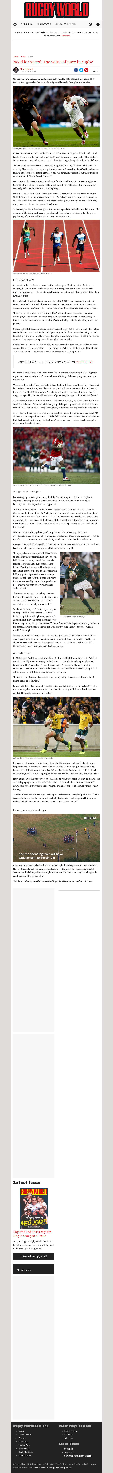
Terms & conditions (41, 1468)
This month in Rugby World (34, 1256)
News (23, 57)
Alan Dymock (26, 69)
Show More (25, 1270)
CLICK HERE (84, 362)
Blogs (30, 57)
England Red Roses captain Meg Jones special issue (32, 1234)
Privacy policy (54, 1468)
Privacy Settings (65, 1468)
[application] (56, 838)
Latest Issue (26, 1182)
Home (16, 57)
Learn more (65, 36)
